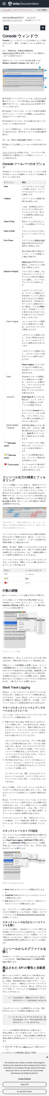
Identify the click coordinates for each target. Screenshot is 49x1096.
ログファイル (35, 956)
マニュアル (7, 10)
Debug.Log (12, 50)
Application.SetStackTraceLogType (31, 915)
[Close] (47, 1057)
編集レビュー (28, 1047)
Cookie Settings (24, 1079)
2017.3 (27, 1053)
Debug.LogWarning (25, 50)
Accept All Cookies (24, 1092)
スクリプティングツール (12, 20)
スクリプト (31, 17)
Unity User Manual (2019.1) (13, 17)
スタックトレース (27, 104)
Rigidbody (33, 989)
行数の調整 (21, 140)
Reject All (24, 1085)
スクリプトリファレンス (22, 10)
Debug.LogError (9, 53)
